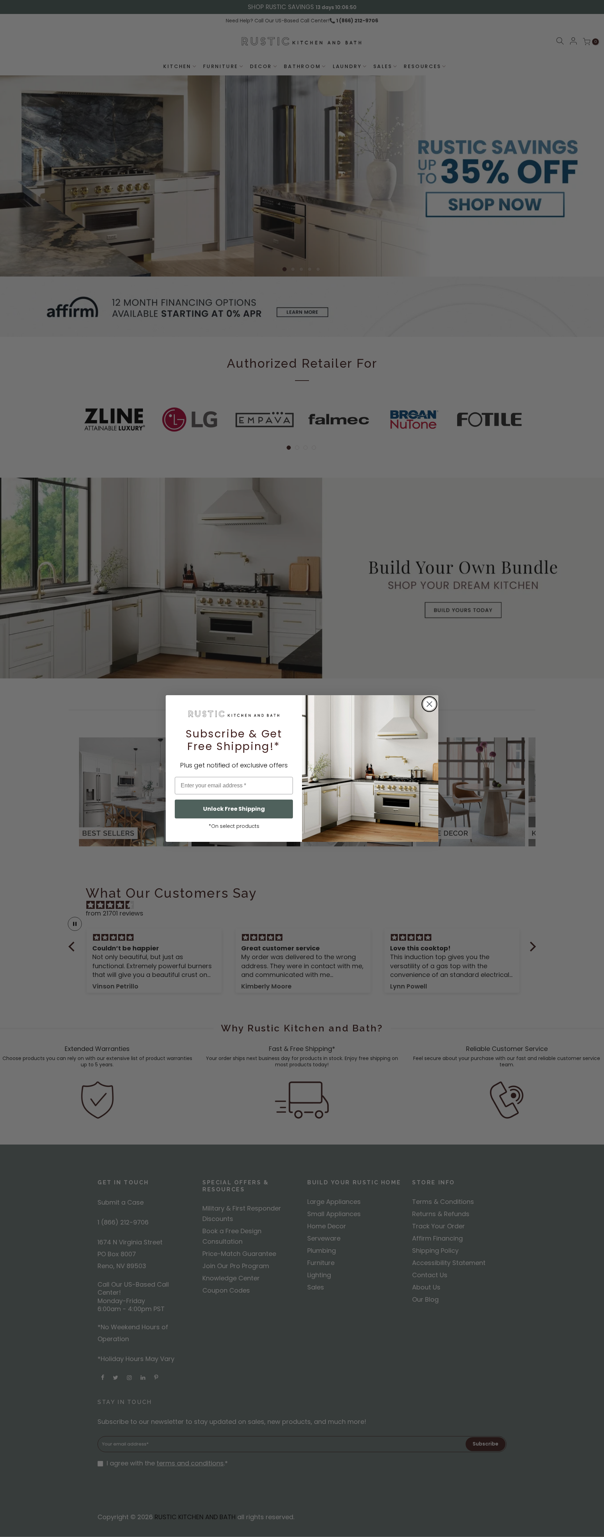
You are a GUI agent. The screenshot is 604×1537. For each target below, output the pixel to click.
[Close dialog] (429, 704)
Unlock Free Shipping (234, 809)
